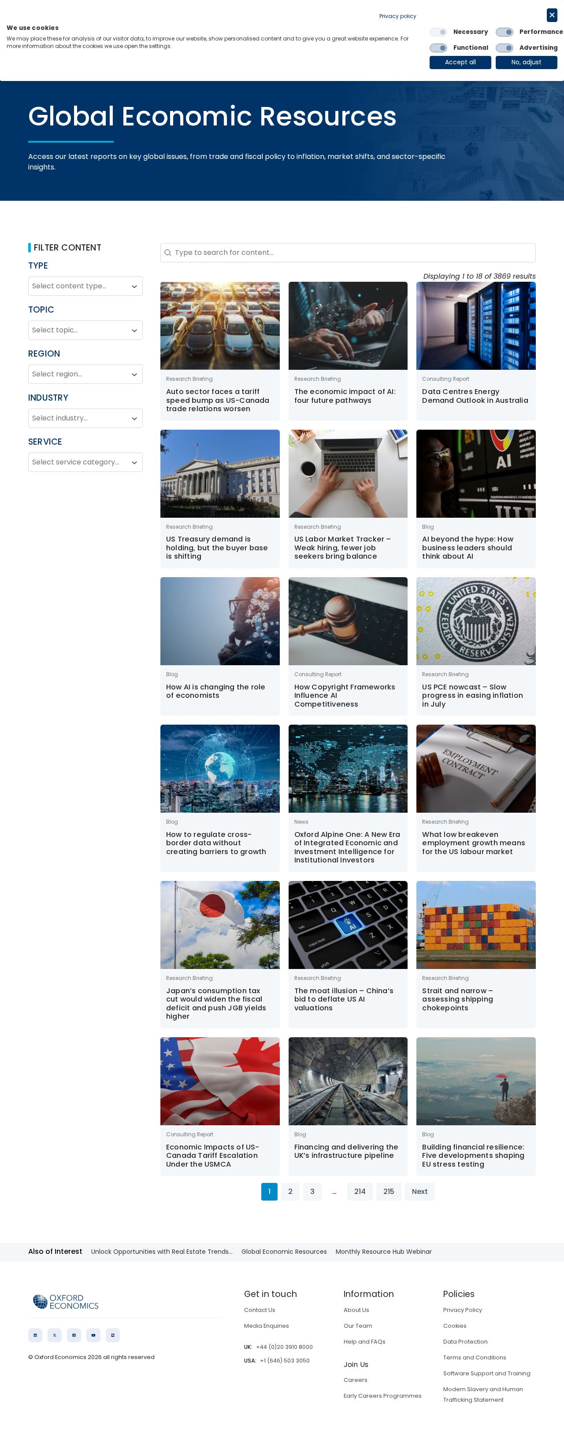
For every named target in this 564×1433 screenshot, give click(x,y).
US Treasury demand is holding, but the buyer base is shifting (217, 547)
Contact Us (259, 1310)
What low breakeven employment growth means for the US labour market (473, 843)
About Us (356, 1310)
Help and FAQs (365, 1341)
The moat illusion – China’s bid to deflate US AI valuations (343, 999)
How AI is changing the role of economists (215, 691)
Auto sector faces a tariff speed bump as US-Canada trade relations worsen (218, 400)
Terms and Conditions (474, 1357)
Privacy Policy (462, 1310)
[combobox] (77, 286)
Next (420, 1191)
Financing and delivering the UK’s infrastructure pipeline (346, 1151)
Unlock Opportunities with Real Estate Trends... (162, 1251)
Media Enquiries (266, 1326)
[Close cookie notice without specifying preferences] (552, 15)
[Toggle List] (134, 286)
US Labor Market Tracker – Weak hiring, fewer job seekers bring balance (342, 547)
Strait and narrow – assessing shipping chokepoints (457, 999)
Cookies (455, 1326)
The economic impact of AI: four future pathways (345, 396)
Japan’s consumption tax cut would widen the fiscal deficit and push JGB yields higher (216, 1004)
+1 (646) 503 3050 (285, 1360)
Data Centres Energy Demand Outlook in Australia (475, 396)
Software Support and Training (487, 1373)
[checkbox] (438, 32)
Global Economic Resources (284, 1251)
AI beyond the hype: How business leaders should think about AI (467, 547)
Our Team (358, 1326)
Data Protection (465, 1341)
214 (360, 1191)
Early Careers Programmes (383, 1396)
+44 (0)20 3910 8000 (284, 1347)
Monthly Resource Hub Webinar (384, 1251)
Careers (355, 1380)
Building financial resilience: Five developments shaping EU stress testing (473, 1155)
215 (388, 1191)
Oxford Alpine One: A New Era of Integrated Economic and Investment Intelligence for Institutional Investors (347, 847)
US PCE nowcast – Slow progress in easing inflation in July (472, 695)
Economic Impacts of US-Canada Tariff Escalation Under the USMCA (213, 1155)
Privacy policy (397, 16)
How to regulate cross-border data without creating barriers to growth (216, 843)
